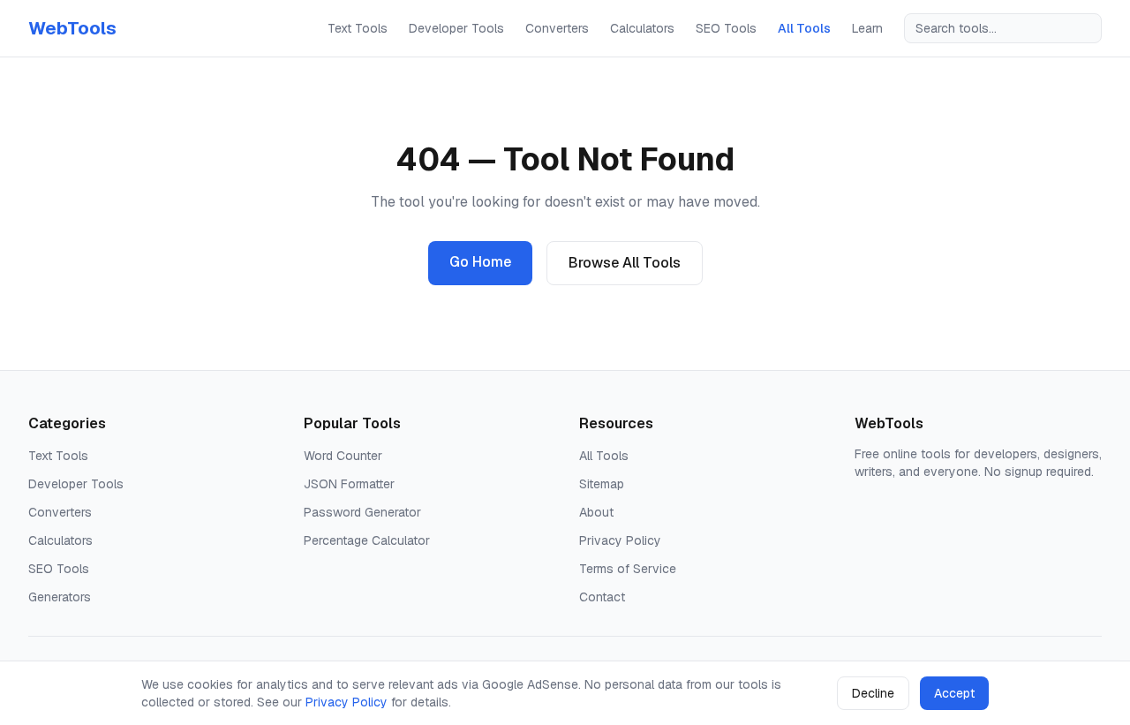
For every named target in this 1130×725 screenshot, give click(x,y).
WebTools (72, 28)
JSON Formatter (349, 484)
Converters (557, 28)
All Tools (804, 28)
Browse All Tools (625, 262)
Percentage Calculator (367, 540)
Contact (602, 597)
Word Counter (343, 456)
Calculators (642, 28)
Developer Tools (456, 28)
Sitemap (601, 484)
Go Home (480, 262)
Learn (867, 28)
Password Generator (362, 512)
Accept (954, 693)
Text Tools (358, 28)
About (596, 512)
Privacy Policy (620, 540)
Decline (873, 693)
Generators (59, 597)
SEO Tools (726, 28)
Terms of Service (627, 569)
